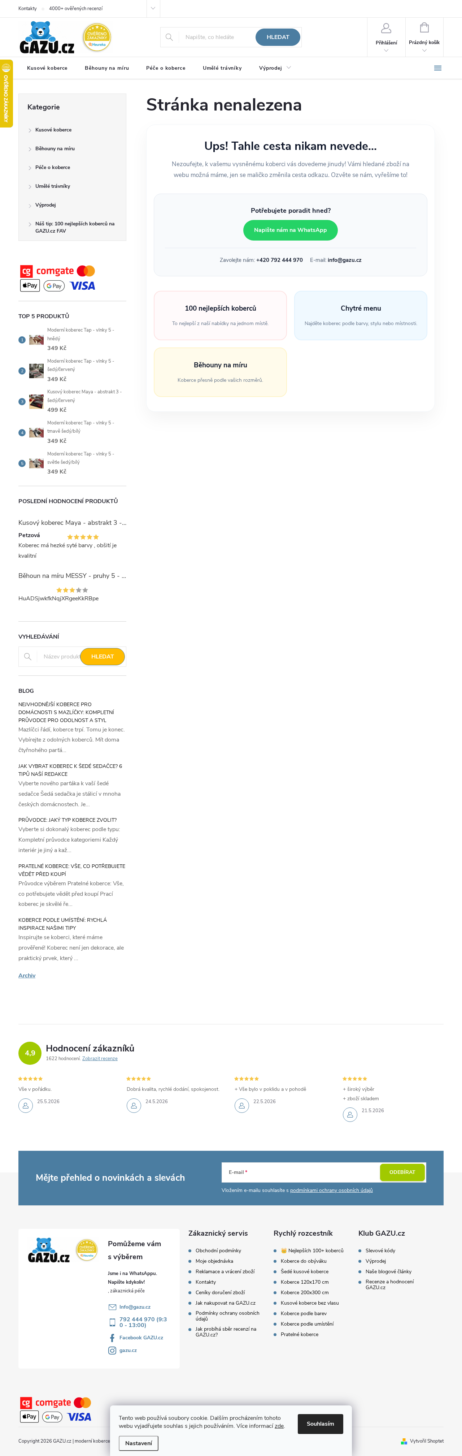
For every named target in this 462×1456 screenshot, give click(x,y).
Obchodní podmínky (218, 1251)
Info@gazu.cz (135, 1307)
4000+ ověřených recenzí (76, 8)
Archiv (26, 975)
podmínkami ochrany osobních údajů (331, 1190)
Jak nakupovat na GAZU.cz (226, 1303)
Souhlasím (320, 1424)
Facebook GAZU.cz (141, 1337)
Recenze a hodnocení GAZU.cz (390, 1285)
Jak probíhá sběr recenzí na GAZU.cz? (226, 1332)
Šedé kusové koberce (304, 1272)
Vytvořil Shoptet (427, 1441)
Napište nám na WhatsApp (290, 230)
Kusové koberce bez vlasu (310, 1303)
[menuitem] (47, 68)
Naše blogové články (388, 1272)
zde (279, 1426)
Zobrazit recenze (100, 1058)
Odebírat (402, 1172)
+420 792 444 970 (279, 260)
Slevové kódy (380, 1251)
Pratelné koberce (299, 1335)
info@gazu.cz (345, 260)
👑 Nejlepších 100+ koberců (312, 1251)
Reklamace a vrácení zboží (225, 1272)
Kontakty (27, 8)
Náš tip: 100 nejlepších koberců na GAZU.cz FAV (75, 227)
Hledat (278, 37)
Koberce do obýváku (304, 1261)
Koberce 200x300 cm (305, 1293)
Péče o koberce (52, 167)
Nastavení (138, 1443)
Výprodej (45, 205)
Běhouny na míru (55, 148)
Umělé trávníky (52, 186)
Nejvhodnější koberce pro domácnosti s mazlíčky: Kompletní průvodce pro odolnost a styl (66, 712)
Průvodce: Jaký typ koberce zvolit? (67, 820)
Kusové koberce (53, 129)
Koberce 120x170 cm (305, 1282)
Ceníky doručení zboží (220, 1293)
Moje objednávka (214, 1261)
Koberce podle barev (304, 1314)
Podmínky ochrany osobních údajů (228, 1316)
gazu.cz (128, 1350)
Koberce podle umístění (307, 1324)
